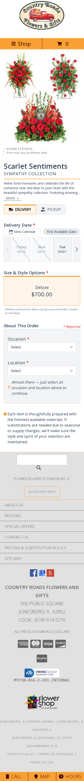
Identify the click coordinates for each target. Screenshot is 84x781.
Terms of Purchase (56, 754)
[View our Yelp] (50, 575)
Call (15, 776)
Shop (24, 43)
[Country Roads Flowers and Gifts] (42, 31)
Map (44, 776)
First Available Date (61, 231)
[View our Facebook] (33, 575)
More (10, 198)
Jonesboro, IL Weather (33, 738)
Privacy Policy (20, 754)
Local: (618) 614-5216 (42, 620)
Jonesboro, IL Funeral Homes (27, 721)
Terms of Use (42, 762)
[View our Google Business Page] (42, 575)
